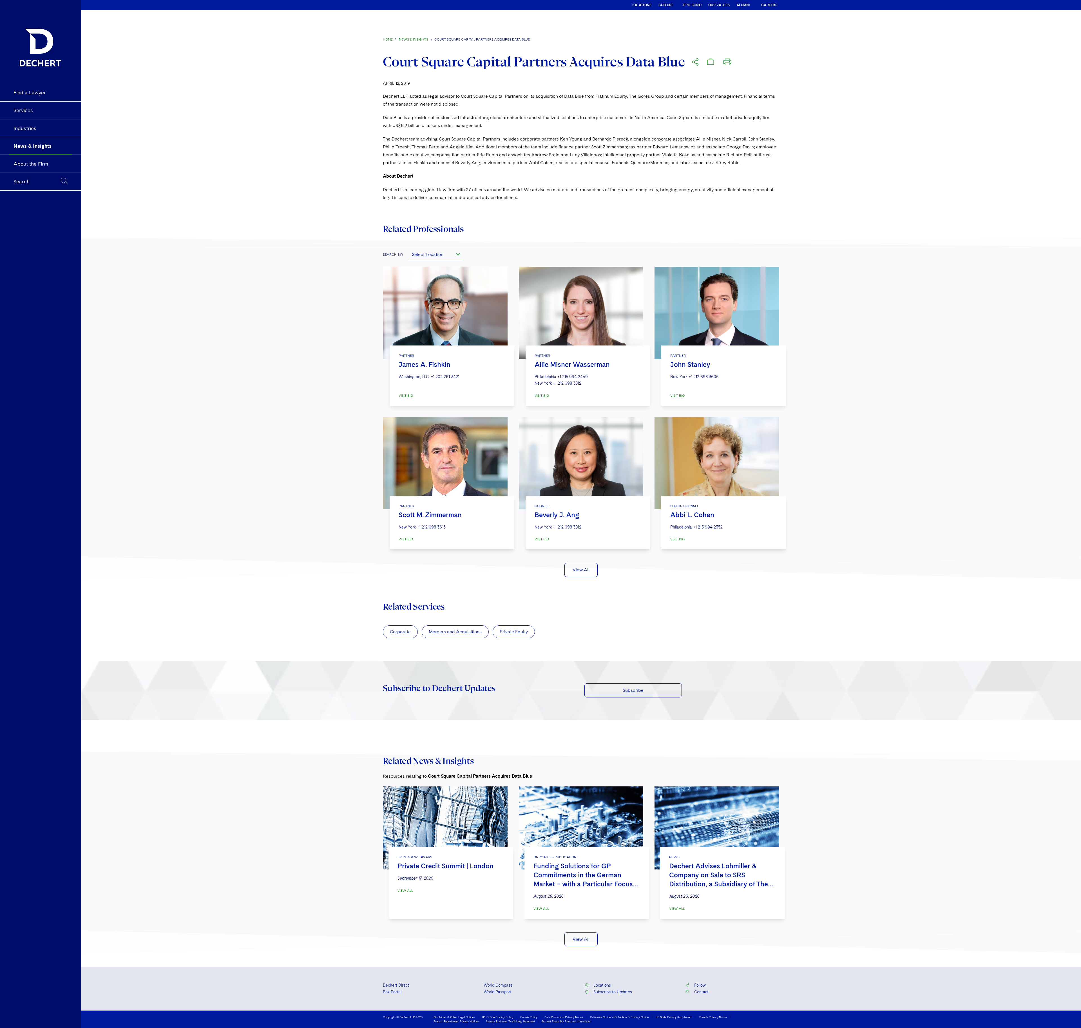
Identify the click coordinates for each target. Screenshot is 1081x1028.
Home (388, 39)
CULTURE (666, 5)
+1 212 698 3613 (431, 527)
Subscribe (633, 690)
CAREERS (769, 5)
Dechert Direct (396, 985)
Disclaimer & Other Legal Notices (454, 1017)
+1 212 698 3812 (567, 383)
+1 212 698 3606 (704, 376)
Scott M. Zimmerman (430, 515)
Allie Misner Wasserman (572, 364)
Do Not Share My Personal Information (566, 1021)
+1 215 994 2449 (572, 376)
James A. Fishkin (424, 364)
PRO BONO (692, 5)
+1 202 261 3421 (445, 376)
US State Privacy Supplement (674, 1017)
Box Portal (392, 992)
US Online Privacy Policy (497, 1017)
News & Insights (413, 39)
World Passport (498, 992)
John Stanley (690, 364)
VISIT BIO (406, 396)
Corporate (400, 631)
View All (581, 569)
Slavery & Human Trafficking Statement (510, 1021)
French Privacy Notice (713, 1017)
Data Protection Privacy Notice (563, 1017)
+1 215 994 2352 (708, 527)
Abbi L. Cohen (692, 515)
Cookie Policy (528, 1017)
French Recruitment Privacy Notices (456, 1021)
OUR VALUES (719, 5)
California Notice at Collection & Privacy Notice (619, 1017)
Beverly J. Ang (557, 515)
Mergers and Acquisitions (455, 631)
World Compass (498, 985)
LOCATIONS (642, 5)
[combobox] (435, 254)
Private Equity (514, 631)
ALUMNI (743, 5)
